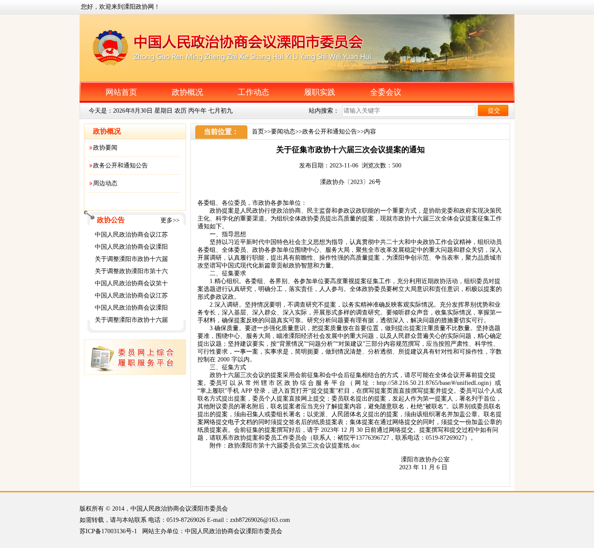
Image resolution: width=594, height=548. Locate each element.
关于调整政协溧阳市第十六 (131, 271)
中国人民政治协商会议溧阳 (131, 247)
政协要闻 (105, 147)
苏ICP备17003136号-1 (108, 531)
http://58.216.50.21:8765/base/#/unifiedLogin (433, 383)
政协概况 (187, 92)
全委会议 (385, 92)
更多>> (170, 220)
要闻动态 (283, 131)
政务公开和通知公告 (120, 165)
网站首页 (121, 92)
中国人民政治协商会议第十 (131, 283)
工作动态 (253, 92)
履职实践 (319, 92)
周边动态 (105, 183)
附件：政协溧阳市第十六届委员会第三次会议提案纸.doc (285, 445)
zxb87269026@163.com (260, 520)
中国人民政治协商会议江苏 (131, 234)
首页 (258, 131)
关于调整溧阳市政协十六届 (131, 259)
